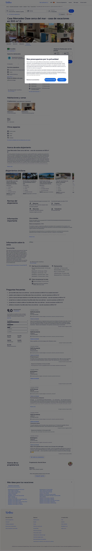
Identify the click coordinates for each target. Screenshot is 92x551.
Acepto (62, 79)
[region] (46, 69)
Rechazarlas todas (50, 79)
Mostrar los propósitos (33, 79)
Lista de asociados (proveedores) (33, 75)
